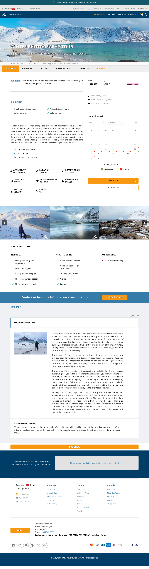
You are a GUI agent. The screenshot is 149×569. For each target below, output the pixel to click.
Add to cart (113, 181)
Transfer (80, 511)
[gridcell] (135, 135)
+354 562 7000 (48, 532)
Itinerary (100, 68)
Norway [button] (12, 9)
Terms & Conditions (54, 496)
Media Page (51, 500)
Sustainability (51, 504)
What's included (63, 68)
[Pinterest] (32, 545)
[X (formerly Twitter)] (38, 545)
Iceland (84, 2)
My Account (23, 498)
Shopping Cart (24, 501)
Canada (111, 485)
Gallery (44, 68)
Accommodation (83, 507)
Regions (80, 500)
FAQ (118, 9)
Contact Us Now (114, 297)
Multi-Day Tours (113, 493)
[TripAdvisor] (44, 545)
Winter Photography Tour (68, 64)
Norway (20, 64)
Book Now (10, 68)
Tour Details (28, 68)
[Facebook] (13, 545)
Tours (28, 64)
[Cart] (141, 14)
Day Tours (111, 14)
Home (12, 64)
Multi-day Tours (83, 493)
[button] (33, 9)
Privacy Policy (51, 493)
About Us (97, 9)
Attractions (133, 14)
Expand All (134, 315)
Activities (122, 14)
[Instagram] (19, 545)
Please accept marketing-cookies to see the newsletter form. (96, 463)
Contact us (84, 68)
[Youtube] (26, 545)
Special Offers (129, 9)
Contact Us (142, 9)
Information (109, 9)
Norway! (93, 2)
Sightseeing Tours (98, 14)
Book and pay (113, 187)
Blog (88, 9)
